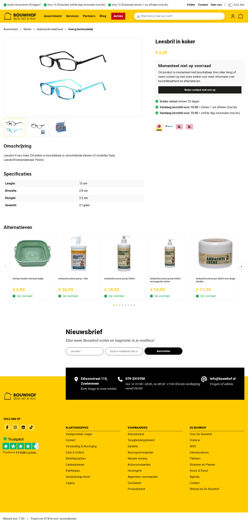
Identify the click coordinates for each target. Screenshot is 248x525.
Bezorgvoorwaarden (140, 452)
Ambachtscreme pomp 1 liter (73, 278)
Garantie (133, 446)
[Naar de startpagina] (20, 16)
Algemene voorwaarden (143, 477)
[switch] (230, 5)
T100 (22, 518)
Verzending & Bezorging (81, 446)
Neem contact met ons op (199, 89)
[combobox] (182, 16)
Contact (203, 4)
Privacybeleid (136, 489)
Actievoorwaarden (139, 464)
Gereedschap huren (78, 477)
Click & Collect (75, 452)
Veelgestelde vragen (79, 434)
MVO (193, 446)
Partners (195, 458)
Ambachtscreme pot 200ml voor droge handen (215, 280)
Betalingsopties (76, 458)
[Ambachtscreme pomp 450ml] (124, 253)
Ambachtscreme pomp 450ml (119, 278)
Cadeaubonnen (75, 464)
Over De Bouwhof (201, 434)
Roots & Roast (199, 470)
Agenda (194, 477)
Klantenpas (73, 470)
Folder (191, 4)
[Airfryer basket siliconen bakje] (32, 253)
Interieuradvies (199, 452)
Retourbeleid (136, 434)
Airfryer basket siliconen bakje (28, 278)
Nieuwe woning (137, 458)
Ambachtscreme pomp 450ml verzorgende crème (165, 280)
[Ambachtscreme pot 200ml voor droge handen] (215, 253)
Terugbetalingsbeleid (141, 440)
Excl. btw (239, 4)
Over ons (216, 4)
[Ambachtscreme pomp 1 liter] (78, 253)
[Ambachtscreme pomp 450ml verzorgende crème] (170, 253)
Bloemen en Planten (202, 464)
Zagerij (70, 483)
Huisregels (135, 470)
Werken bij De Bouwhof (204, 489)
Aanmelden (163, 351)
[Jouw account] (233, 16)
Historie (195, 440)
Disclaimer (134, 483)
